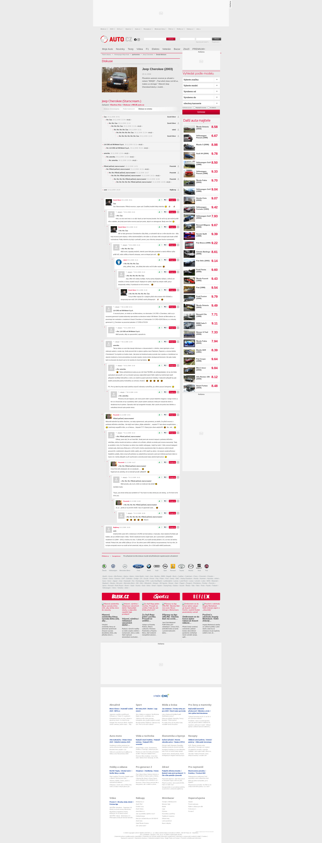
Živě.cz (170, 29)
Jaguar (115, 581)
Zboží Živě (139, 804)
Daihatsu (129, 578)
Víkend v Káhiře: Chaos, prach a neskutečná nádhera (119, 781)
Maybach (105, 583)
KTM (147, 581)
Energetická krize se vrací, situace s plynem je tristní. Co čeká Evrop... (121, 719)
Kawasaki (127, 581)
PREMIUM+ (198, 49)
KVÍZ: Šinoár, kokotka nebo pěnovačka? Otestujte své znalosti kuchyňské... (198, 746)
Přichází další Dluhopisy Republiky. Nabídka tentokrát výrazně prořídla (172, 746)
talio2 (174, 130)
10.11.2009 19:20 (112, 190)
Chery (195, 576)
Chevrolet (202, 576)
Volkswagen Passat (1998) (202, 172)
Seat (199, 570)
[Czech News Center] (165, 695)
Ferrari (152, 578)
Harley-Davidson (186, 578)
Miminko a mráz (204, 711)
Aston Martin (139, 576)
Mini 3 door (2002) (201, 369)
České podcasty (193, 804)
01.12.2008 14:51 (121, 166)
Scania (138, 585)
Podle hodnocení (129, 109)
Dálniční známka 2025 (122, 742)
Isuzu (104, 581)
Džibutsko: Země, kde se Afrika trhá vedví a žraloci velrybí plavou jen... (120, 785)
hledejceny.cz (140, 801)
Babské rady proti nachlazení (172, 773)
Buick (174, 576)
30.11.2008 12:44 (113, 153)
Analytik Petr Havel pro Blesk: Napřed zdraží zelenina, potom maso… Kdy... (121, 723)
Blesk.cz (103, 29)
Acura (110, 576)
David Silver (171, 117)
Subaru (175, 585)
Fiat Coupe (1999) (201, 360)
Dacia (111, 578)
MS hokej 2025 (141, 709)
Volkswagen (113, 570)
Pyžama (164, 811)
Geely (172, 578)
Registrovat (215, 42)
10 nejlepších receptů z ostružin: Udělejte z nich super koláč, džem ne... (200, 750)
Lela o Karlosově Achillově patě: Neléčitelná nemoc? (171, 715)
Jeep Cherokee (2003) (157, 69)
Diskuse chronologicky (111, 109)
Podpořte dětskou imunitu (171, 771)
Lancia (176, 581)
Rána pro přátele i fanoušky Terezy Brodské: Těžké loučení (173, 719)
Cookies (204, 836)
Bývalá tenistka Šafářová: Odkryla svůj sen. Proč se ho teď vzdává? (148, 723)
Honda (196, 578)
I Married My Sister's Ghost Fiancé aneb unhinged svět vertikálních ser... (147, 779)
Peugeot (189, 583)
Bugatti (168, 576)
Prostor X (113, 802)
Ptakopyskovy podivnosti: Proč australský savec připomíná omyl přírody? (198, 777)
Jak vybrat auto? (141, 825)
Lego (163, 809)
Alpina (126, 576)
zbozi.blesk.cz (140, 811)
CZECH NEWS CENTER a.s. (144, 833)
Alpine (131, 576)
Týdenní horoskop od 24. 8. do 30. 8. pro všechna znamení (199, 717)
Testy (131, 49)
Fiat (206, 570)
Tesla (203, 585)
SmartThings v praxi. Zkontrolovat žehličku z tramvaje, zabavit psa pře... (147, 748)
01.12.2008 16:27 (129, 173)
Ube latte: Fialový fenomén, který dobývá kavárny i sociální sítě (198, 754)
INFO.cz (117, 711)
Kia (133, 581)
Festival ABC (201, 773)
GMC (177, 578)
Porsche (212, 583)
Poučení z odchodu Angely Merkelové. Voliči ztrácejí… (210, 618)
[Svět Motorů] (214, 49)
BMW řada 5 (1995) (201, 324)
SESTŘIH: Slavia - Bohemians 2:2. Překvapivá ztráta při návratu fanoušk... (122, 816)
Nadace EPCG (179, 742)
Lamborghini (167, 581)
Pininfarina (197, 583)
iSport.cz (128, 29)
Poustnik (173, 166)
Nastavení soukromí (127, 838)
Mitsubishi (148, 583)
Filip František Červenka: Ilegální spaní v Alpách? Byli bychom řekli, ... (121, 777)
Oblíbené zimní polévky (196, 740)
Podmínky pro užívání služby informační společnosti (159, 836)
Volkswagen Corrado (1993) (202, 208)
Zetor (126, 588)
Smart (154, 585)
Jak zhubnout (167, 709)
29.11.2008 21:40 (135, 136)
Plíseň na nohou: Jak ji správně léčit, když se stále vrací (173, 783)
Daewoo (117, 578)
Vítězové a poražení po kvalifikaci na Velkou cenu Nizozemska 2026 (121, 752)
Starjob (190, 801)
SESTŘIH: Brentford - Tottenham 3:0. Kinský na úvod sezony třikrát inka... (121, 808)
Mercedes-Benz (124, 570)
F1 (147, 49)
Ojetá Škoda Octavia (142, 823)
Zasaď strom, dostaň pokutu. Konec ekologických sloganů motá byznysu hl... (173, 754)
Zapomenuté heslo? (202, 42)
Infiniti (217, 578)
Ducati (146, 578)
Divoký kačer (126, 771)
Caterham (188, 576)
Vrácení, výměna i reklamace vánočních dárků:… (130, 622)
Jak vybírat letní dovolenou (198, 713)
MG (137, 583)
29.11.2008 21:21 (127, 130)
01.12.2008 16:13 (124, 169)
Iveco (109, 581)
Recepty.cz (147, 29)
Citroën (104, 578)
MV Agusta (163, 583)
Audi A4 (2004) (202, 153)
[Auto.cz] (116, 42)
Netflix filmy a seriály (117, 773)
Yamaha (120, 588)
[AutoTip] (219, 49)
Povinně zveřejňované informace (191, 838)
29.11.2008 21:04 (115, 120)
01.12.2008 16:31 (132, 176)
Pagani (182, 583)
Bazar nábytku (166, 823)
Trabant (214, 585)
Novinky (120, 49)
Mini (141, 583)
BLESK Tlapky (115, 771)
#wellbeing (149, 771)
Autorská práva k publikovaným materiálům (128, 836)
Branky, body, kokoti (125, 802)
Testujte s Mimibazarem (169, 801)
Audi (156, 570)
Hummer (203, 578)
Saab (132, 585)
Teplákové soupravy (168, 816)
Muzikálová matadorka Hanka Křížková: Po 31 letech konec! (119, 812)
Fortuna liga (114, 804)
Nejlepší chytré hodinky (144, 740)
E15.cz (119, 29)
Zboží (186, 49)
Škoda (104, 570)
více (197, 29)
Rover (127, 585)
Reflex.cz (180, 29)
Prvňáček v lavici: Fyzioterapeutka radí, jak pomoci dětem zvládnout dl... (199, 721)
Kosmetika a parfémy (168, 813)
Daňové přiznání (168, 740)
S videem (213, 107)
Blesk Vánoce (115, 709)
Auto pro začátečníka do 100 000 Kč (147, 818)
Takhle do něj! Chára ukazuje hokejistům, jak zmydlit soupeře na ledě (148, 719)
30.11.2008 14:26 (120, 160)
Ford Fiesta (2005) (201, 271)
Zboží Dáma (139, 809)
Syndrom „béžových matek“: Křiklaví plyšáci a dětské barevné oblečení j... (199, 725)
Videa (140, 49)
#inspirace (140, 771)
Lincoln (197, 581)
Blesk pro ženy (160, 29)
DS (141, 578)
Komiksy (191, 773)
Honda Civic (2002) (201, 199)
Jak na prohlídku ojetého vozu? (145, 813)
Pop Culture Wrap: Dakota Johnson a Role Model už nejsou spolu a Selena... (147, 775)
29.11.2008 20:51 (112, 117)
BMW (149, 570)
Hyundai (210, 578)
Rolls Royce (119, 585)
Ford (138, 570)
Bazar (177, 49)
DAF (123, 578)
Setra (148, 585)
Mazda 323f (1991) (201, 351)
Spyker (159, 585)
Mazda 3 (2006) (202, 145)
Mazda (190, 570)
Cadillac (181, 576)
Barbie (164, 806)
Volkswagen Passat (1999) (202, 137)
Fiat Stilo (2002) (203, 261)
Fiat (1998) (200, 287)
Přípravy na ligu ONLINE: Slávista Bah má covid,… (170, 617)
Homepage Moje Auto (121, 54)
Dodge (136, 578)
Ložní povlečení (167, 821)
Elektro (155, 49)
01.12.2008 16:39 (140, 182)
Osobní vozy (140, 806)
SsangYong (167, 585)
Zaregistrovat (116, 556)
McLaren (119, 583)
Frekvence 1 (192, 809)
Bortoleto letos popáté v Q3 (118, 749)
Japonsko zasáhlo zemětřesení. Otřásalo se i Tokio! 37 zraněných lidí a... (120, 715)
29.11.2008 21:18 (123, 126)
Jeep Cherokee (148, 54)
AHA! (111, 29)
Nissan (171, 583)
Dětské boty (165, 818)
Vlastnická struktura (141, 838)
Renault (173, 570)
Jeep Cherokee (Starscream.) (121, 101)
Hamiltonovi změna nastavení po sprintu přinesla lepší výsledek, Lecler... (122, 746)
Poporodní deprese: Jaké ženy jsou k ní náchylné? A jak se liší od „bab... (173, 779)
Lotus (203, 581)
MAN (208, 581)
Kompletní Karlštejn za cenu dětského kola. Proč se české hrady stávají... (173, 750)
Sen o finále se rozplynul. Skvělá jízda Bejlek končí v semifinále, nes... (147, 715)
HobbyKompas (140, 816)
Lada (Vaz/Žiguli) (156, 581)
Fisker (162, 578)
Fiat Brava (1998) (203, 243)
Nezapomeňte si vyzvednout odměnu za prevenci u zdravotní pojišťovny (173, 788)
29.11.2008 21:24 (131, 132)
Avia (151, 576)
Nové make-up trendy (178, 711)
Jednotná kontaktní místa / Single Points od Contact (164, 838)
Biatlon (150, 709)
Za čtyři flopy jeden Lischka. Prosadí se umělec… (149, 618)
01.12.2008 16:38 (137, 179)
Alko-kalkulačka (116, 740)
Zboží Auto (139, 821)
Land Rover (184, 581)
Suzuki (181, 585)
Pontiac (204, 583)
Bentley (157, 576)
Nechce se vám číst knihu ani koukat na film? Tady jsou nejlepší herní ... (147, 752)
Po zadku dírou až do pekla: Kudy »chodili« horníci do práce (172, 723)
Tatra (197, 585)
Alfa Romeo (118, 576)
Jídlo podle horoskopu (203, 742)
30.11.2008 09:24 (124, 148)
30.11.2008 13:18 (117, 157)
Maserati (215, 581)
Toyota (181, 570)
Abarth (104, 576)
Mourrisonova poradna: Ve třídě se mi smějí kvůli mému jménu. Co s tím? (199, 785)
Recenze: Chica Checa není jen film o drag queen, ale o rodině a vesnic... (147, 783)
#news (156, 771)
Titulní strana (106, 54)
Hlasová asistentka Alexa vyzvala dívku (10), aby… (110, 618)
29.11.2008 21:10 (120, 123)
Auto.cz (137, 29)
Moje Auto (107, 49)
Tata (193, 585)
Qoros (104, 585)
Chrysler (210, 576)
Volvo (114, 588)
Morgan (155, 583)
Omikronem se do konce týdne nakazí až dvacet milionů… (190, 620)
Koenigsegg (140, 581)
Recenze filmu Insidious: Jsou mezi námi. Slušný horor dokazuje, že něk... (147, 756)
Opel (165, 570)
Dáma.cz (190, 29)
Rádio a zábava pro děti (195, 806)
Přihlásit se (105, 556)
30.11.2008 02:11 (120, 144)
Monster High (166, 804)
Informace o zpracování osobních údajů (188, 836)
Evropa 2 (191, 811)
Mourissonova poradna (196, 771)
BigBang (173, 190)
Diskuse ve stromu (145, 109)
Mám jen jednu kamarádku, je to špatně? (198, 781)
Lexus (191, 581)
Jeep (120, 581)
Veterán (166, 49)
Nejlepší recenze (201, 107)
